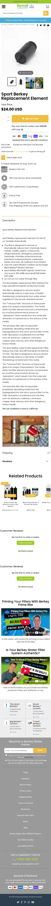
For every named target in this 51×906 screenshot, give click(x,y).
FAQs (25, 772)
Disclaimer (25, 809)
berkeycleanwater (21, 897)
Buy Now (13, 715)
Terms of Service (25, 803)
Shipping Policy (25, 797)
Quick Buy (10, 496)
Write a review (25, 542)
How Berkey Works (25, 846)
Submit (40, 750)
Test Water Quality (25, 840)
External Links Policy (25, 815)
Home (4, 24)
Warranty (26, 778)
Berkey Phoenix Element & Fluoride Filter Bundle (31, 503)
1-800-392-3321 (27, 859)
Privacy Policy (28, 757)
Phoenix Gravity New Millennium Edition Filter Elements (10, 504)
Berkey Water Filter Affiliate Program (25, 833)
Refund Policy (25, 784)
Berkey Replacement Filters (22, 24)
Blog (25, 827)
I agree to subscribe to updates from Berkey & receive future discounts (27, 756)
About (25, 821)
